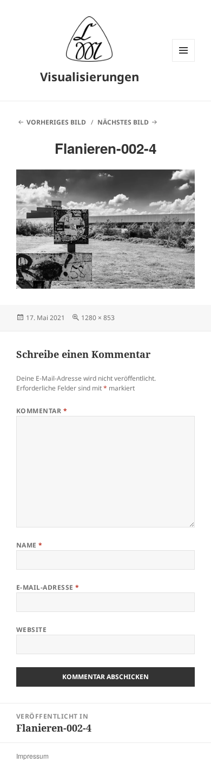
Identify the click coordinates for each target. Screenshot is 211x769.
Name (29, 545)
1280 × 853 (98, 317)
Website (31, 629)
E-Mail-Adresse (48, 587)
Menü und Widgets (184, 61)
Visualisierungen (89, 76)
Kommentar (41, 410)
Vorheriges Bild (56, 122)
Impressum (32, 755)
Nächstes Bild (123, 122)
